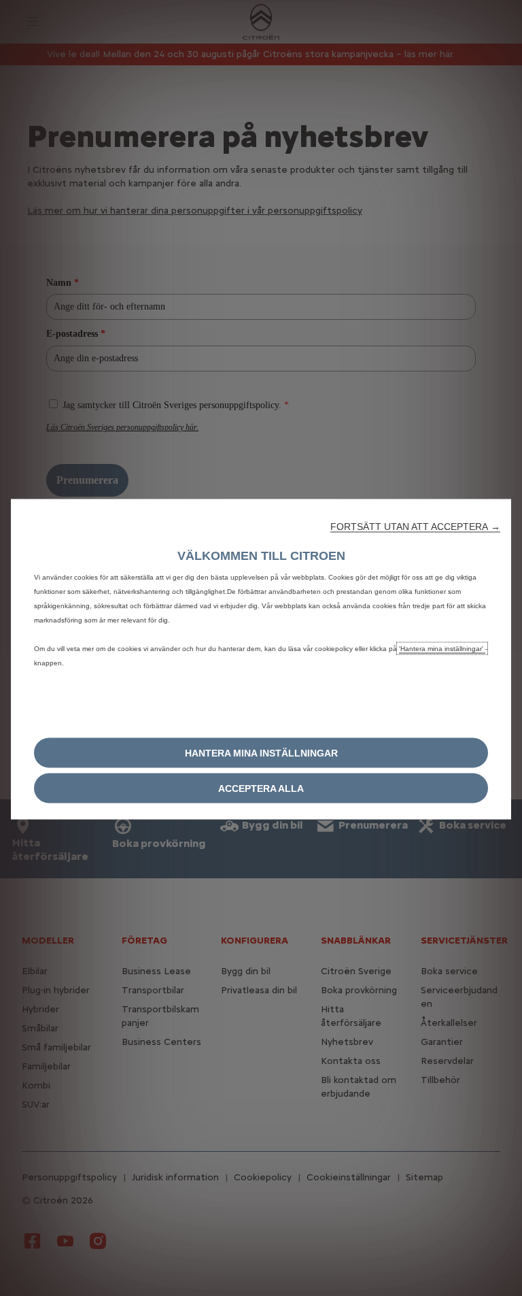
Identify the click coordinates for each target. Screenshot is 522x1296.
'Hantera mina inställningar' (442, 648)
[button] (415, 525)
